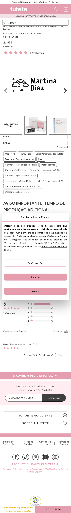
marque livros (48, 164)
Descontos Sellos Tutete (17, 192)
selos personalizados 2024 (50, 181)
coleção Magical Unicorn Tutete (20, 175)
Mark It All (10, 154)
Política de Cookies (28, 443)
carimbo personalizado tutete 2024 (22, 186)
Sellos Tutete (10, 36)
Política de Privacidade (8, 443)
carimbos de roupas (15, 170)
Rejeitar (35, 277)
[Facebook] (15, 457)
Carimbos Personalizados (28, 26)
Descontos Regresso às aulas (19, 159)
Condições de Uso (45, 443)
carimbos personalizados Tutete (21, 164)
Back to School (8, 26)
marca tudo (25, 154)
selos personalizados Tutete (49, 154)
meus (40, 159)
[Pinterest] (35, 457)
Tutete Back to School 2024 (19, 181)
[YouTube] (45, 457)
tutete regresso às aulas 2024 (45, 170)
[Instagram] (55, 457)
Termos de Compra (64, 443)
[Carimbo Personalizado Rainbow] (35, 84)
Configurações (35, 263)
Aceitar (35, 291)
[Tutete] (19, 9)
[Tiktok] (25, 457)
